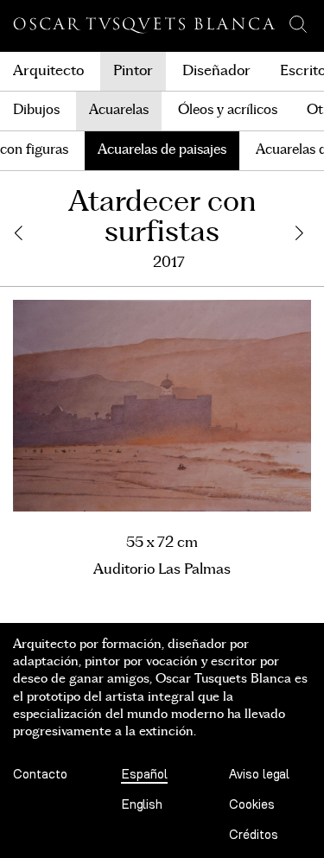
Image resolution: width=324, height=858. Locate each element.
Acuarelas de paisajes (162, 149)
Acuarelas (119, 110)
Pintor (133, 71)
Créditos (253, 835)
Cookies (252, 804)
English (141, 804)
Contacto (40, 774)
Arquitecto (48, 71)
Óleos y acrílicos (227, 110)
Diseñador (216, 71)
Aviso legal (259, 774)
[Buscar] (298, 24)
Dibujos (36, 110)
